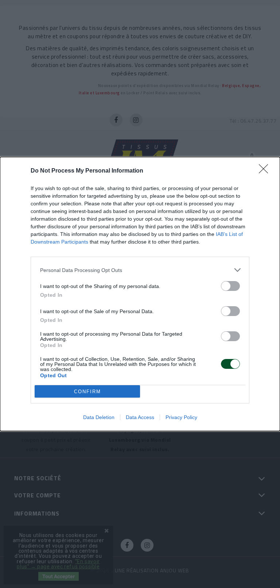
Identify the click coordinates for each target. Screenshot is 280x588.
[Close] (266, 171)
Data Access (140, 417)
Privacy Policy (181, 417)
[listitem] (140, 270)
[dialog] (140, 294)
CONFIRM (87, 391)
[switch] (230, 286)
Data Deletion (98, 417)
